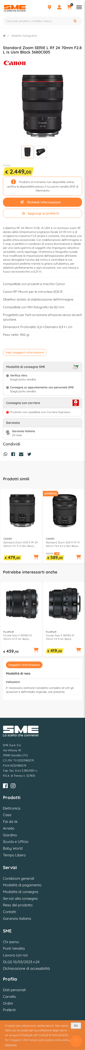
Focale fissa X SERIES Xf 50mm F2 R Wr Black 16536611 (17, 637)
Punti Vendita (14, 948)
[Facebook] (5, 786)
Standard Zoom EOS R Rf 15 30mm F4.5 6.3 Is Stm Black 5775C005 (63, 544)
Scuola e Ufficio (15, 841)
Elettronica (11, 808)
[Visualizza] (27, 152)
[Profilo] (59, 8)
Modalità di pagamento (22, 885)
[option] (21, 526)
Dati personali (14, 990)
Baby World (13, 848)
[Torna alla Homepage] (4, 35)
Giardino (10, 835)
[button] (36, 557)
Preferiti (9, 1010)
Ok (76, 1025)
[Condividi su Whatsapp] (6, 455)
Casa (7, 815)
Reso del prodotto (18, 905)
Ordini (8, 1003)
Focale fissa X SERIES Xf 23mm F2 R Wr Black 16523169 (60, 637)
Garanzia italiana (17, 918)
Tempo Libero (14, 855)
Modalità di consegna (20, 891)
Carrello (9, 996)
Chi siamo (11, 942)
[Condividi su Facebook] (14, 455)
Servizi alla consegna (20, 898)
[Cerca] (75, 21)
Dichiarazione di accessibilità (26, 968)
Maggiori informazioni (24, 665)
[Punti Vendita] (49, 8)
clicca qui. (11, 1044)
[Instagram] (13, 786)
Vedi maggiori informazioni (25, 352)
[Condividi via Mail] (22, 455)
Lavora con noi (15, 955)
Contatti (9, 911)
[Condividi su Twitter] (30, 455)
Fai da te (10, 821)
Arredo (8, 828)
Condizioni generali (18, 878)
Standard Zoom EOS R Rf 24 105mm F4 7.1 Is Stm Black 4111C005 (20, 544)
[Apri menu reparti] (79, 8)
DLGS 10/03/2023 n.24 (21, 962)
